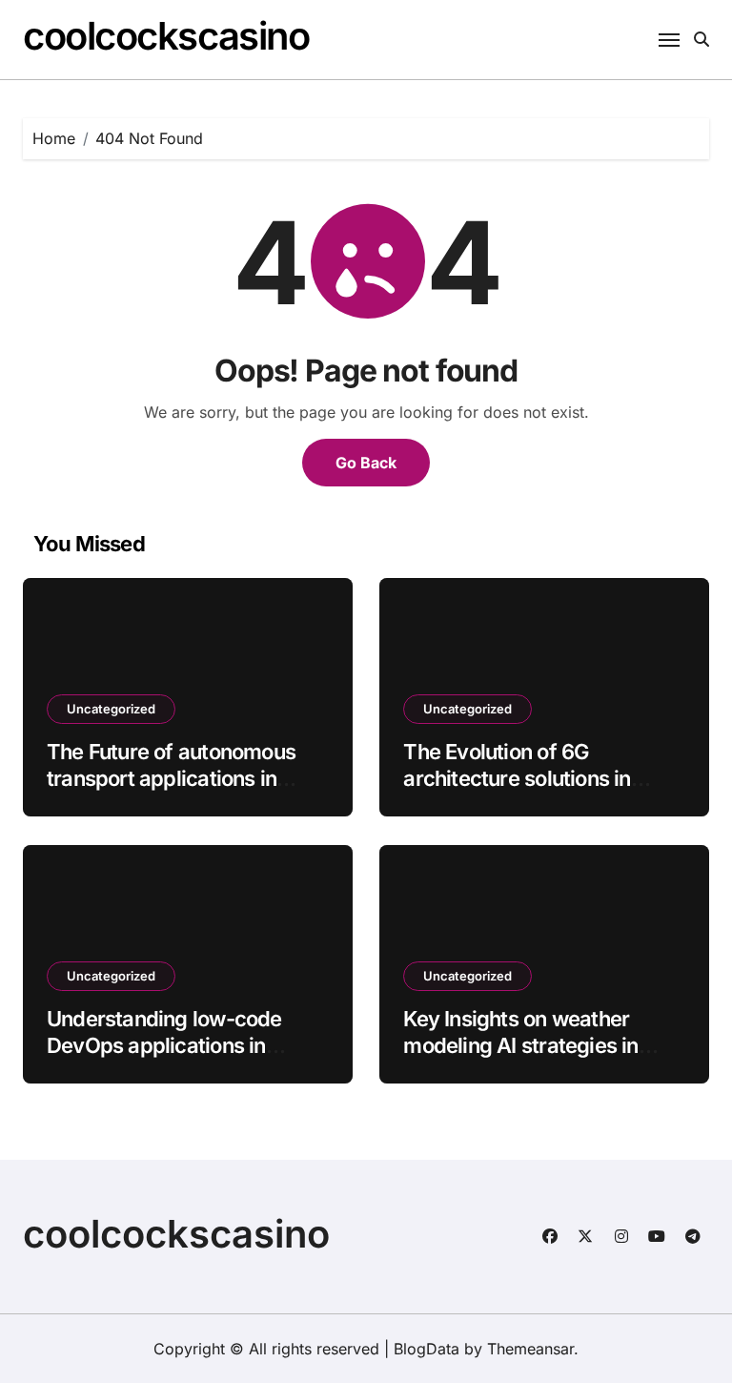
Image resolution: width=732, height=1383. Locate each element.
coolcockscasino (166, 35)
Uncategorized (111, 708)
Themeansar (530, 1348)
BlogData (426, 1348)
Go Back (366, 462)
